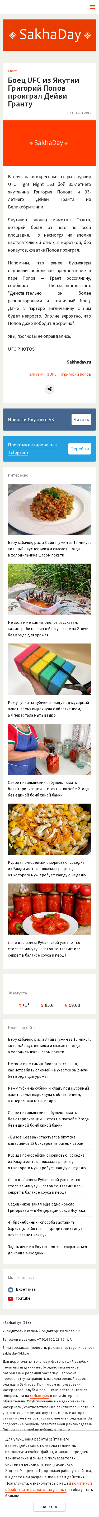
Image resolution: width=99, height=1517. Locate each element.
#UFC (52, 374)
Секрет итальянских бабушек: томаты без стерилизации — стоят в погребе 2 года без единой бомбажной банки (48, 1119)
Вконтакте (26, 1289)
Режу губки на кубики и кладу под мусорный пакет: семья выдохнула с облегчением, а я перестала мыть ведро (48, 1094)
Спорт (12, 71)
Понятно (49, 1507)
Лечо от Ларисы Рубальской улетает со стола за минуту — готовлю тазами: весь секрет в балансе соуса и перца (45, 1186)
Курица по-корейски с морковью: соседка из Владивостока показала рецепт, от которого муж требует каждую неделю (47, 1161)
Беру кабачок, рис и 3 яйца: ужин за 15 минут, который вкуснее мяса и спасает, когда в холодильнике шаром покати (49, 1045)
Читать (81, 419)
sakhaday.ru (39, 1395)
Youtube (23, 1298)
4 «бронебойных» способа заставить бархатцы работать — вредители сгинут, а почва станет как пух (47, 1228)
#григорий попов (75, 374)
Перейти (79, 449)
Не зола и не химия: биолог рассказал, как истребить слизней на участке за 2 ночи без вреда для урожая (48, 1070)
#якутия (36, 374)
